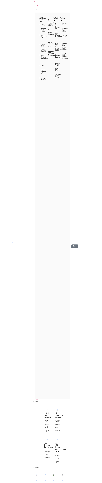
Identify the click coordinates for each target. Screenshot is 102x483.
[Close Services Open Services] (36, 9)
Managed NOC (64, 53)
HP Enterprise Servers (58, 415)
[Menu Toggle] (33, 2)
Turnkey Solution (64, 36)
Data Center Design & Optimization (51, 32)
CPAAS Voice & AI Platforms (57, 45)
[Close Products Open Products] (36, 403)
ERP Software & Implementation (59, 56)
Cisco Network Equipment (48, 445)
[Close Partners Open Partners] (36, 469)
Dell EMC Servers (47, 415)
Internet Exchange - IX (43, 36)
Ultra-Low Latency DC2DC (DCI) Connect (43, 68)
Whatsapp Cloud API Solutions (58, 76)
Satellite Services (43, 79)
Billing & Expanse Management (44, 57)
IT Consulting (58, 24)
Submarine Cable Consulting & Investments (51, 53)
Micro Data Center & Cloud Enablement (58, 34)
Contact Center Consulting (51, 21)
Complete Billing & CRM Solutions (57, 65)
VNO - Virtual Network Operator (43, 26)
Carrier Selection (50, 43)
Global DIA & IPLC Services (43, 46)
